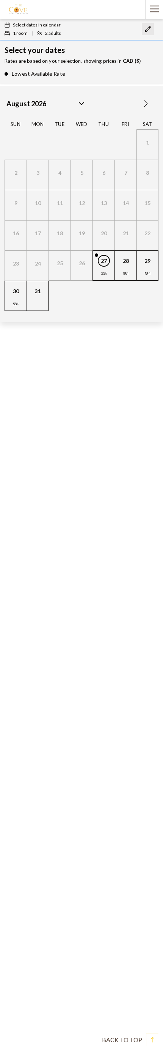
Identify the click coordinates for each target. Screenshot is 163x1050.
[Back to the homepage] (18, 9)
